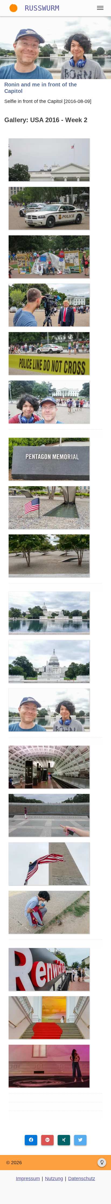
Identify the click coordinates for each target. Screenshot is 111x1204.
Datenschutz (81, 1178)
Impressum (28, 1178)
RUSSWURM (42, 8)
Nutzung (54, 1178)
